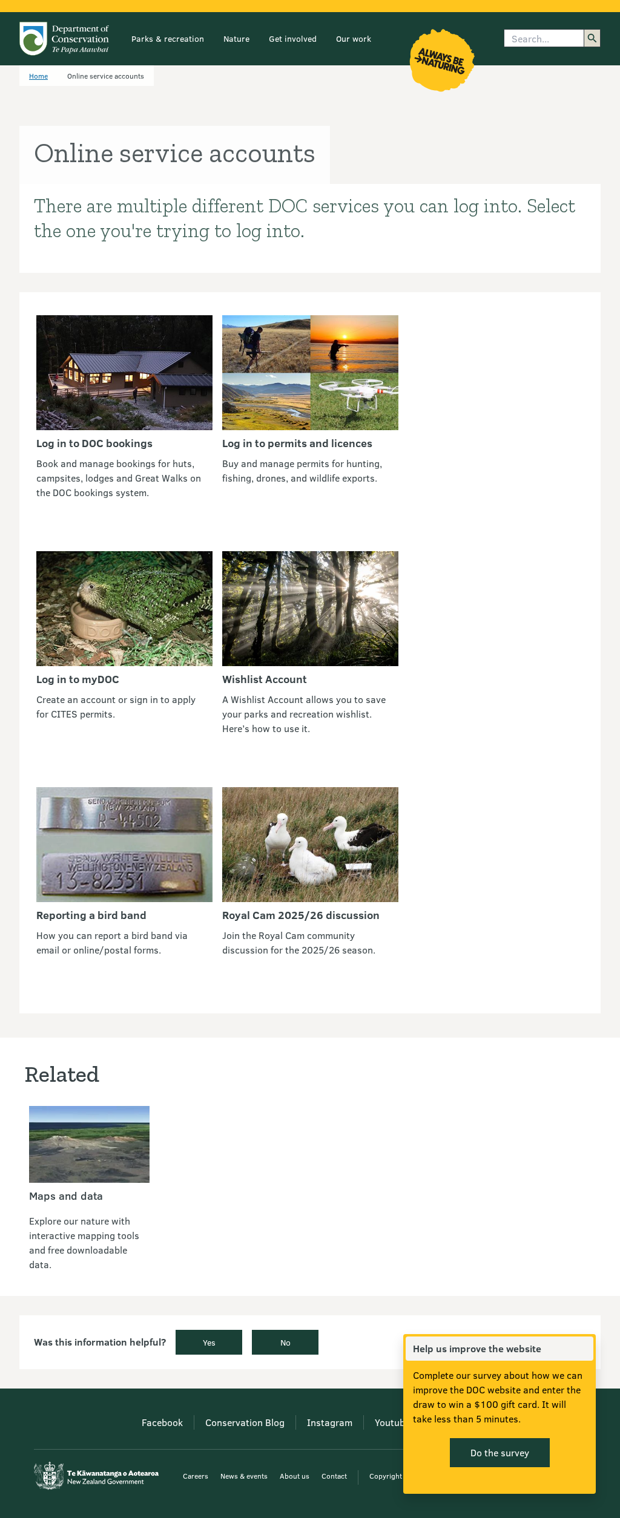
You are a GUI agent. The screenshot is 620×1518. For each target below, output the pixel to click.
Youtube (392, 1422)
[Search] (592, 38)
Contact (334, 1475)
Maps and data (66, 1195)
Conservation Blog (245, 1422)
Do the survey (499, 1452)
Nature (236, 38)
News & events (244, 1475)
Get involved (293, 38)
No (285, 1342)
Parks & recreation (167, 38)
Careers (195, 1475)
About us (294, 1475)
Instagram (329, 1422)
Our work (353, 38)
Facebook (162, 1422)
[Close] (583, 1348)
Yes (209, 1342)
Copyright (385, 1475)
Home (38, 75)
